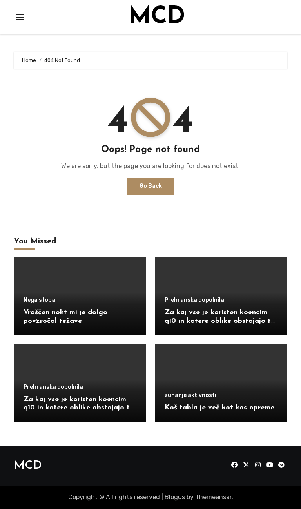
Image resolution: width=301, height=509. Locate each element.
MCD (157, 17)
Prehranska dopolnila (194, 300)
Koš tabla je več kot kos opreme (219, 407)
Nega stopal (40, 300)
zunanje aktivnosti (190, 395)
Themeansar (213, 497)
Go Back (151, 186)
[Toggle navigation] (20, 17)
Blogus (175, 497)
